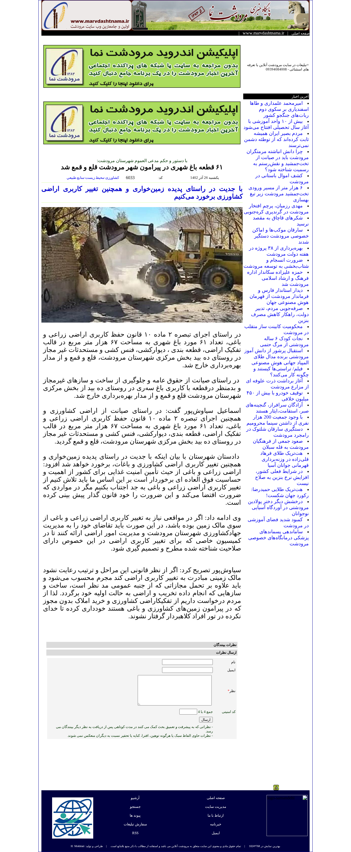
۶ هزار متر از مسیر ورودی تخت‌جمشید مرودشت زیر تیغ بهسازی (278, 193)
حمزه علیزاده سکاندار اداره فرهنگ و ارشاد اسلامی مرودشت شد (278, 278)
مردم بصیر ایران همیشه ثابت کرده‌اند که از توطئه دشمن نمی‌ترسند (276, 139)
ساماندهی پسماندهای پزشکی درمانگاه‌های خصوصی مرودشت (278, 537)
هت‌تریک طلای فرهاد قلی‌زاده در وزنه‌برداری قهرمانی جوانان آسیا (284, 459)
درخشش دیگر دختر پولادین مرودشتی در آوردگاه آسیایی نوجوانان (278, 507)
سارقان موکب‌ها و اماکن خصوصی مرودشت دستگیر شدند (280, 236)
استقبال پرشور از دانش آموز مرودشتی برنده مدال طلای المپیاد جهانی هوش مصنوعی (276, 356)
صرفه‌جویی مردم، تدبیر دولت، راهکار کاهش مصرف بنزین (280, 314)
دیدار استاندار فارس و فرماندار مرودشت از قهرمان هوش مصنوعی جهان (279, 296)
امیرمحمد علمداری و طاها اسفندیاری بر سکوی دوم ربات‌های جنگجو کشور (279, 109)
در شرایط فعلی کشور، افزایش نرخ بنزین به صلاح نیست (282, 477)
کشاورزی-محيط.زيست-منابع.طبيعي (93, 178)
